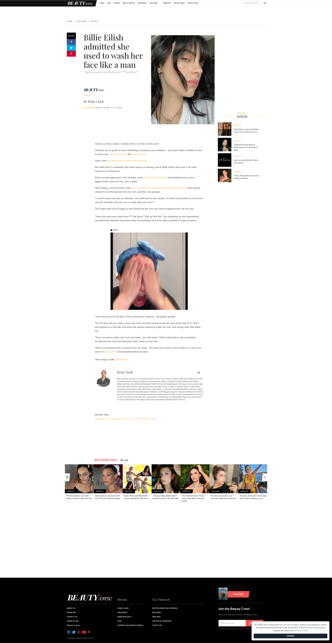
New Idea (156, 617)
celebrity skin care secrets (120, 418)
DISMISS (290, 636)
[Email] (198, 373)
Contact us (72, 617)
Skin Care (153, 3)
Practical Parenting (162, 621)
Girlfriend (122, 612)
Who (119, 621)
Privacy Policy (73, 625)
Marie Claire (123, 608)
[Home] (79, 3)
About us (71, 608)
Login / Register (251, 3)
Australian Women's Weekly (130, 625)
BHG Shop (156, 612)
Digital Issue (193, 3)
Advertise (71, 612)
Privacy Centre (302, 630)
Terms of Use (245, 629)
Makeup (117, 3)
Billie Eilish (99, 418)
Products (167, 3)
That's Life (157, 625)
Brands (122, 600)
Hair (109, 3)
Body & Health (129, 3)
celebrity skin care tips (145, 418)
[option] (79, 483)
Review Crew (179, 3)
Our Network (161, 600)
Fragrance (142, 3)
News (102, 3)
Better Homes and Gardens (164, 608)
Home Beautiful (124, 617)
